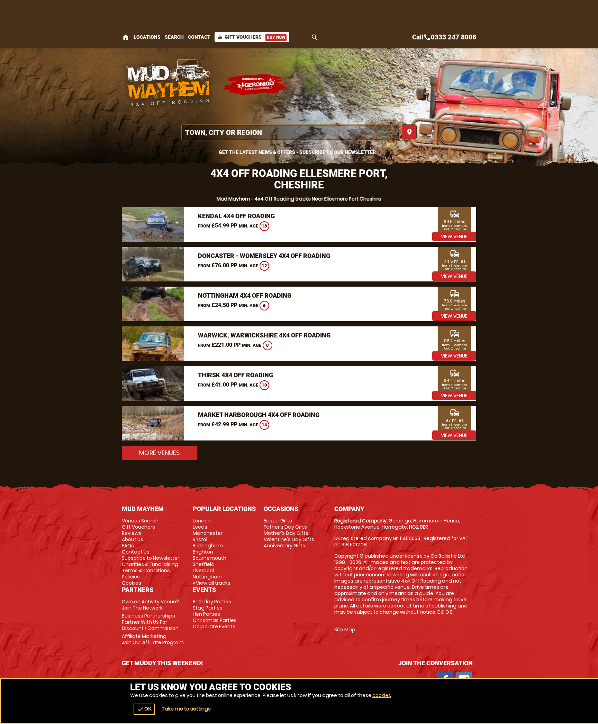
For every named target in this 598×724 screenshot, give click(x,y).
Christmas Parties (215, 620)
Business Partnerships (150, 622)
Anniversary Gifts (284, 545)
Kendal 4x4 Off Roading (236, 216)
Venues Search (140, 520)
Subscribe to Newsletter (150, 558)
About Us (132, 539)
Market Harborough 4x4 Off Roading (258, 414)
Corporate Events (214, 626)
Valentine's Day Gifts (289, 539)
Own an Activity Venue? (150, 604)
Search (174, 37)
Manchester (208, 533)
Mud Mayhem (233, 198)
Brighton (203, 551)
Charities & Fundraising (150, 564)
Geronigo (256, 85)
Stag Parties (208, 607)
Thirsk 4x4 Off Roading (235, 375)
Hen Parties (206, 614)
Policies (131, 576)
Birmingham (208, 545)
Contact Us (136, 551)
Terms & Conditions (146, 570)
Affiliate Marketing (153, 639)
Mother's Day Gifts (286, 533)
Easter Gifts (278, 520)
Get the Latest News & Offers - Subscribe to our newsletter (297, 152)
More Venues (159, 452)
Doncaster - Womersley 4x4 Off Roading (264, 255)
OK (144, 709)
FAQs (128, 545)
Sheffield (204, 564)
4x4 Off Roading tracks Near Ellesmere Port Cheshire (317, 198)
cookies (381, 695)
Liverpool (203, 570)
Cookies (131, 582)
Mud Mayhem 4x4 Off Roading (168, 85)
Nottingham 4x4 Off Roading (244, 295)
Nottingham (208, 576)
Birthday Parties (212, 601)
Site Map (344, 629)
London (202, 520)
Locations (147, 37)
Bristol (200, 539)
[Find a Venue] (290, 132)
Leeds (200, 526)
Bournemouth (209, 558)
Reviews (132, 533)
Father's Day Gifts (285, 526)
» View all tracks (211, 582)
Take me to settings (186, 708)
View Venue (454, 236)
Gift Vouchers (251, 37)
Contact (199, 37)
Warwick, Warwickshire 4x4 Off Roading (264, 335)
